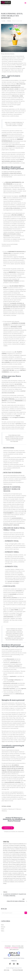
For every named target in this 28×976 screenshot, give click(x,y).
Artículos (9, 20)
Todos (2, 924)
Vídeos (2, 930)
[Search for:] (12, 913)
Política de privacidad (18, 970)
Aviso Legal (6, 970)
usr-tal (3, 20)
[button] (25, 3)
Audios (2, 928)
